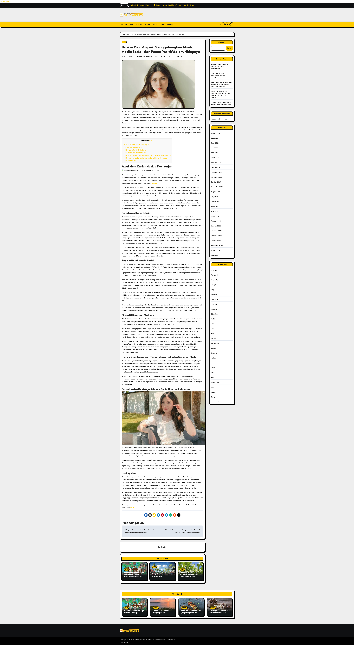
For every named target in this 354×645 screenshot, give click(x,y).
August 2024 (215, 250)
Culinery (214, 304)
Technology (215, 382)
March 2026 (215, 158)
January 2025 (216, 226)
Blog (124, 42)
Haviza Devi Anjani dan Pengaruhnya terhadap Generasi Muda (148, 155)
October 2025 (216, 182)
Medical (213, 358)
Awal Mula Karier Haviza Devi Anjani (136, 145)
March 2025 (215, 216)
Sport (213, 377)
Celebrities (214, 299)
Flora (212, 324)
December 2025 (216, 172)
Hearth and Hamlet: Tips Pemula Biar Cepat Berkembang (134, 575)
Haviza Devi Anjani (162, 57)
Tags (162, 24)
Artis (153, 57)
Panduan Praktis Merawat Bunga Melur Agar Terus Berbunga (189, 575)
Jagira (126, 57)
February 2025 (216, 221)
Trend (213, 397)
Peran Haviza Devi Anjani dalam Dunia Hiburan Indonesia (146, 158)
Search (221, 42)
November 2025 (216, 177)
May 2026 (214, 148)
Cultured (214, 309)
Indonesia (173, 57)
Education (214, 314)
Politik (213, 373)
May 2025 (214, 206)
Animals (214, 270)
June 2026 (215, 143)
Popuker (180, 57)
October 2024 (216, 240)
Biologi (213, 285)
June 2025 (215, 201)
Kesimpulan (130, 160)
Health (213, 333)
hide (150, 141)
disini (132, 508)
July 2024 (214, 255)
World (154, 24)
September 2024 (217, 245)
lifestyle (139, 24)
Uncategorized (216, 402)
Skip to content (5, 1)
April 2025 (214, 211)
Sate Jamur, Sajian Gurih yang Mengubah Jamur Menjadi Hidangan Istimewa (222, 84)
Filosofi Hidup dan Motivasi (135, 153)
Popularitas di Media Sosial (135, 150)
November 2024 (216, 236)
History (213, 338)
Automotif (214, 275)
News (213, 368)
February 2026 (216, 162)
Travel (147, 24)
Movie (213, 363)
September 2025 (217, 187)
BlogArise (170, 639)
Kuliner (213, 348)
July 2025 (214, 197)
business (214, 294)
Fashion (124, 24)
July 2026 (214, 138)
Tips (212, 387)
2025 (148, 57)
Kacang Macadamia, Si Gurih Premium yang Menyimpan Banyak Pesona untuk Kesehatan (219, 614)
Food (131, 24)
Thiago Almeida (157, 574)
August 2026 (215, 133)
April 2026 (214, 153)
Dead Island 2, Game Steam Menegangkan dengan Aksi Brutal (160, 572)
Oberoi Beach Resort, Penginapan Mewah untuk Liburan (220, 75)
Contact (170, 24)
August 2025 (215, 192)
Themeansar (124, 642)
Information (215, 343)
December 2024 (216, 231)
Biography (214, 280)
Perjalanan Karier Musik (134, 147)
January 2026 (216, 167)
